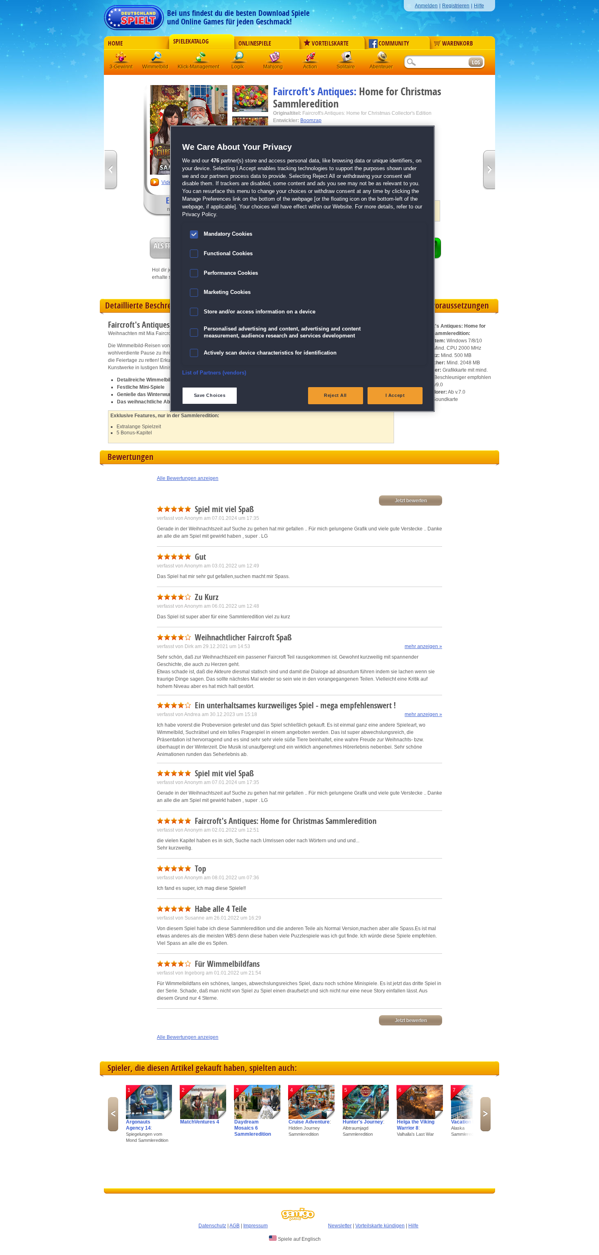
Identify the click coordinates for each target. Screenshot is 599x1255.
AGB (234, 1226)
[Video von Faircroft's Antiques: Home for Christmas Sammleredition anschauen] (154, 185)
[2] (203, 1117)
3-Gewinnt (121, 67)
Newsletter (340, 1226)
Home (115, 43)
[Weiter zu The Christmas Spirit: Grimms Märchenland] (488, 170)
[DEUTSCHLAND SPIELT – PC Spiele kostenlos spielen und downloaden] (134, 15)
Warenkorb (457, 43)
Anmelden (426, 6)
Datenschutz (212, 1226)
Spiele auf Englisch (299, 1239)
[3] (257, 1117)
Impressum (255, 1226)
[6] (420, 1117)
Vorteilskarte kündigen (380, 1226)
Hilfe (479, 6)
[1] (149, 1117)
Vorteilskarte (330, 43)
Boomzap (311, 120)
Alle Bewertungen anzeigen (187, 478)
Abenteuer (382, 59)
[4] (311, 1117)
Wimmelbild (157, 59)
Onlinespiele (254, 43)
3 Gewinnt (121, 59)
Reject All (335, 395)
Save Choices (210, 395)
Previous (113, 1114)
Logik (238, 59)
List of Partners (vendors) (214, 373)
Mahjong (274, 59)
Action (310, 59)
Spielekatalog (191, 41)
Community (394, 43)
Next (485, 1114)
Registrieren (455, 6)
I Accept (395, 395)
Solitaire (346, 59)
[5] (366, 1117)
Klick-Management (201, 59)
